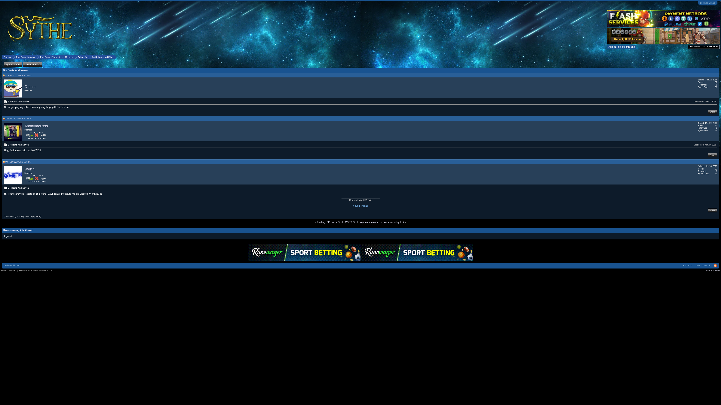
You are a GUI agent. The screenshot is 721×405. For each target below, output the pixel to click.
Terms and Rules (712, 270)
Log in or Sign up (707, 3)
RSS (715, 265)
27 (716, 125)
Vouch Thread (360, 205)
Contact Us (688, 265)
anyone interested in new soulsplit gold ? (382, 222)
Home (704, 265)
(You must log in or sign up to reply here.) (22, 216)
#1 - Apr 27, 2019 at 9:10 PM (18, 75)
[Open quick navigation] (717, 57)
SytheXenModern (12, 265)
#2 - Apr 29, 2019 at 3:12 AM (18, 118)
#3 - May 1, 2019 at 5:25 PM (18, 162)
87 (716, 82)
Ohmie (29, 87)
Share (712, 112)
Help (697, 265)
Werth (29, 169)
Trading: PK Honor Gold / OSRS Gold (337, 222)
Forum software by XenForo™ (27, 270)
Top (710, 265)
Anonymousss (36, 126)
